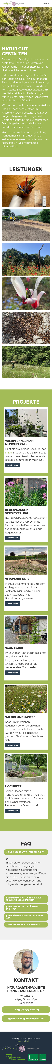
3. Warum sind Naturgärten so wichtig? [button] (23, 907)
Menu (46, 3)
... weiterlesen (12, 465)
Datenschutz (31, 1041)
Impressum (20, 1041)
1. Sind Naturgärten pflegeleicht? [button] (25, 852)
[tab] (26, 852)
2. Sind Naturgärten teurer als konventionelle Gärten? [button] (23, 899)
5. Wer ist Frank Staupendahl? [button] (23, 924)
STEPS (9, 452)
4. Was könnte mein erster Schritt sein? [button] (25, 916)
